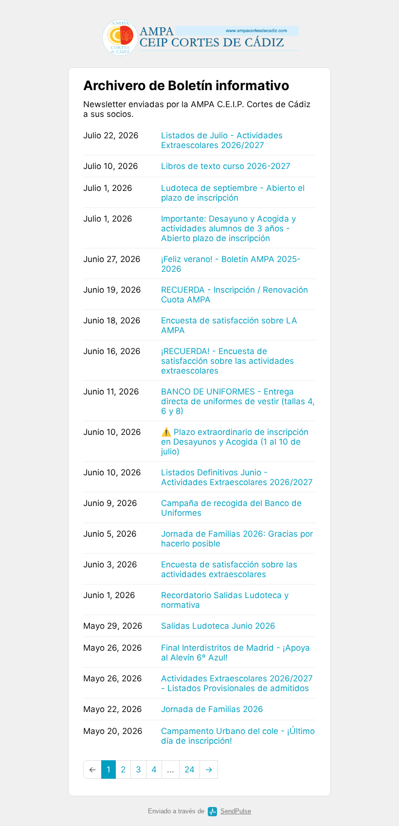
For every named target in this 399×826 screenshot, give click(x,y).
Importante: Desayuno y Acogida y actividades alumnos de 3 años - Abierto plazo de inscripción (228, 228)
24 (189, 769)
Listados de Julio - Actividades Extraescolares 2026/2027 (222, 140)
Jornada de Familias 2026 (212, 709)
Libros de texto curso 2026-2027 (225, 166)
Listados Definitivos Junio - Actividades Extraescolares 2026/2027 (237, 477)
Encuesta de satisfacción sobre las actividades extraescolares (229, 569)
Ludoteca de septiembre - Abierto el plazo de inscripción (233, 193)
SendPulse (235, 811)
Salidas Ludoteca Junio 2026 (218, 626)
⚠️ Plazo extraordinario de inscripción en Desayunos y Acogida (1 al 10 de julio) (234, 441)
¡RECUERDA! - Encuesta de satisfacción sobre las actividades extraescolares (227, 360)
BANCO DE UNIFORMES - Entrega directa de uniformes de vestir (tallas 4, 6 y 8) (238, 401)
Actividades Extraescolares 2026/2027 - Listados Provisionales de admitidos (237, 683)
